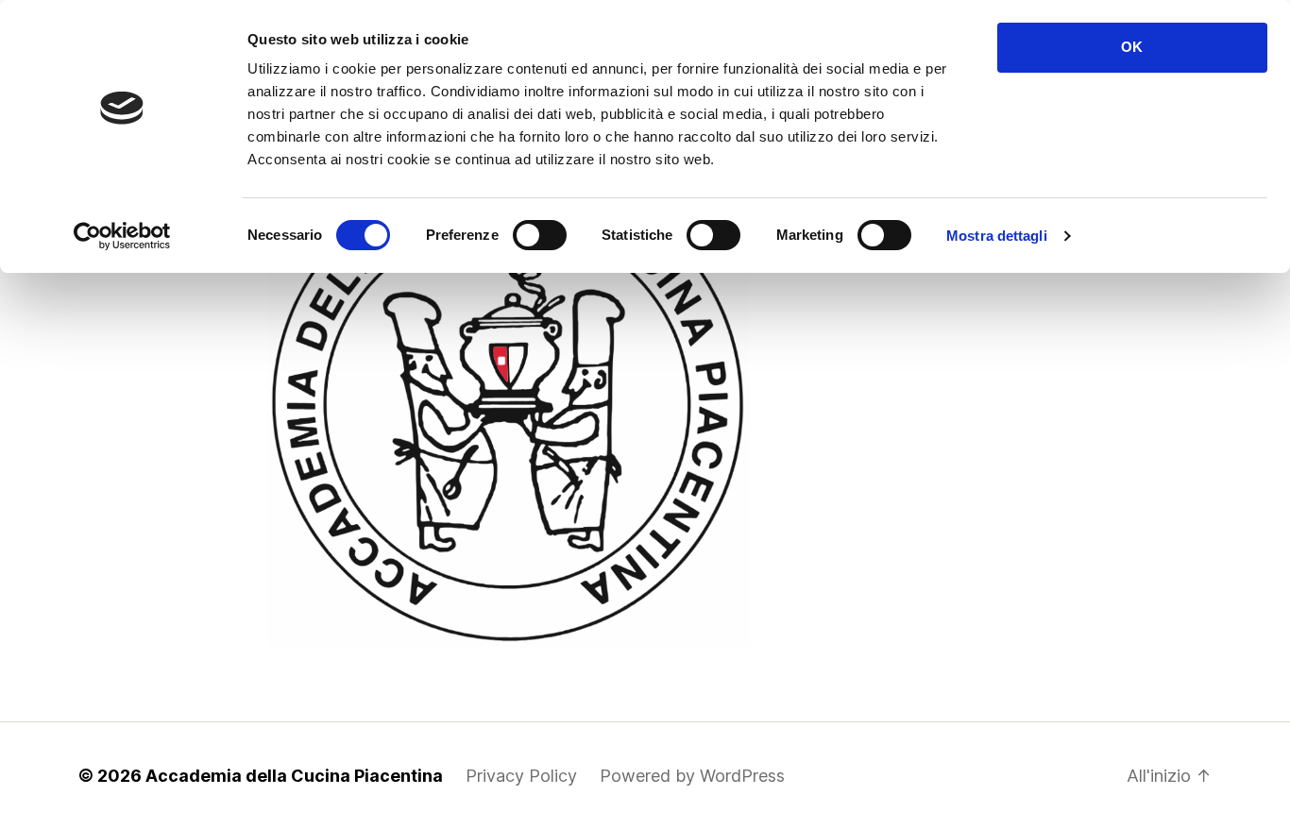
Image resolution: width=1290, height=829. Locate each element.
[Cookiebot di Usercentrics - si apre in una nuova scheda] (122, 236)
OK (1132, 47)
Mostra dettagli (996, 236)
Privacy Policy (521, 776)
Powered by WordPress (692, 776)
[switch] (540, 237)
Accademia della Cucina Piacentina (294, 776)
